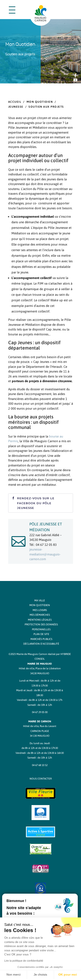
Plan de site (41, 634)
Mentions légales (40, 619)
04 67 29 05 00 (40, 712)
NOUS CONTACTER (41, 778)
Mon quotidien (40, 101)
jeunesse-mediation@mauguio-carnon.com (45, 554)
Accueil (14, 101)
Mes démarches (40, 614)
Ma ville (39, 600)
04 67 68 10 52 (40, 765)
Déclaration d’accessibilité (41, 643)
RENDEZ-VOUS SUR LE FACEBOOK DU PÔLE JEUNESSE (35, 502)
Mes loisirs (40, 610)
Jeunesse (15, 106)
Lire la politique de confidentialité (23, 960)
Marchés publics (41, 639)
